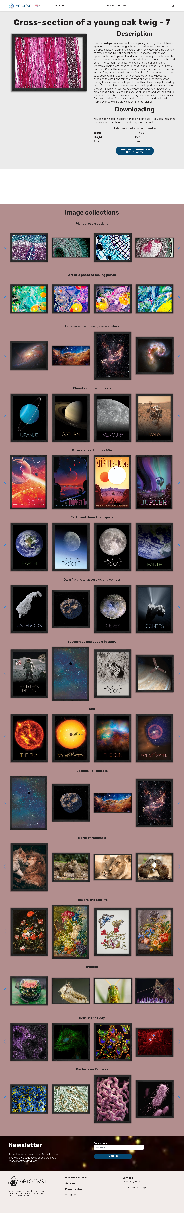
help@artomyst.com (131, 1181)
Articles (59, 5)
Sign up (113, 1156)
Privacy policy (73, 1189)
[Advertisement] (92, 186)
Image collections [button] (116, 5)
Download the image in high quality (134, 151)
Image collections (76, 1177)
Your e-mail (100, 1143)
